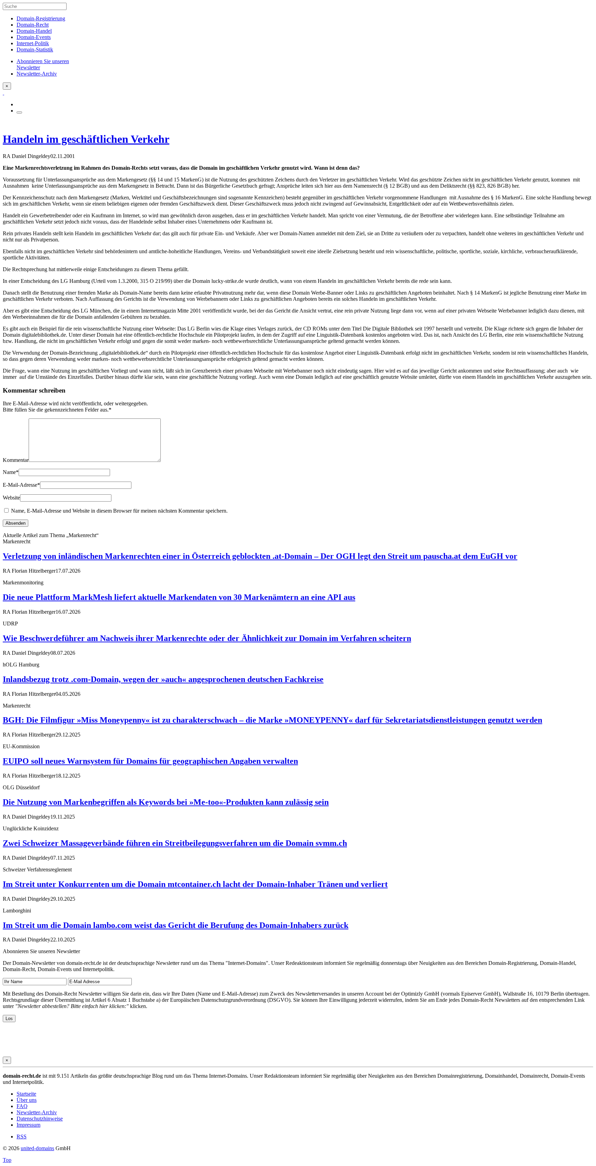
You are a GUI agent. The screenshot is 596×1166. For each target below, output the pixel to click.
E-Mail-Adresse (21, 485)
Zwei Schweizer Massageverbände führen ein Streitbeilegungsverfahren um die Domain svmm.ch (175, 843)
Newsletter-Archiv (37, 1112)
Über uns (27, 1100)
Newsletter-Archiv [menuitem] (37, 74)
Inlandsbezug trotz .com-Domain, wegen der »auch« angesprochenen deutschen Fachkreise (163, 679)
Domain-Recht (33, 25)
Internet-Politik (33, 43)
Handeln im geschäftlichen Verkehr (86, 139)
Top (7, 1160)
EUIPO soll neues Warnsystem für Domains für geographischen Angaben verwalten (150, 761)
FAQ (22, 1106)
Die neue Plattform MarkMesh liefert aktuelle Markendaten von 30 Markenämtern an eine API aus (179, 597)
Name (11, 472)
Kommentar (16, 460)
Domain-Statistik (35, 49)
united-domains (37, 1148)
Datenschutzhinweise (40, 1118)
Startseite (26, 1094)
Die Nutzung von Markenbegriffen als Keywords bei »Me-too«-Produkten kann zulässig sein (166, 802)
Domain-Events (34, 37)
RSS (22, 1136)
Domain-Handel (34, 31)
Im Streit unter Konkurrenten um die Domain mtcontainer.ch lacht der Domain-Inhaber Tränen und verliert (195, 884)
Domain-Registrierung (41, 18)
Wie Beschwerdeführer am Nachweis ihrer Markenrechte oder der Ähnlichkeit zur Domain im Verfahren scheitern (207, 638)
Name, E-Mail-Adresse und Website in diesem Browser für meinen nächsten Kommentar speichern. (119, 511)
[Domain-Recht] (3, 93)
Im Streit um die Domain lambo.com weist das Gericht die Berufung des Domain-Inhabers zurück (175, 925)
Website (11, 498)
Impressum (28, 1125)
